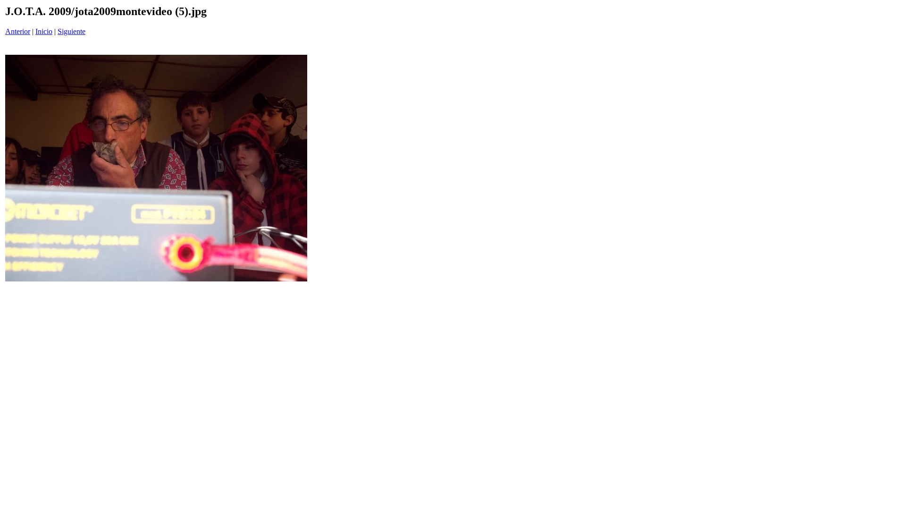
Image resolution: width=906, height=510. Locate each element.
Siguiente (71, 31)
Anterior (17, 31)
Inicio (43, 31)
